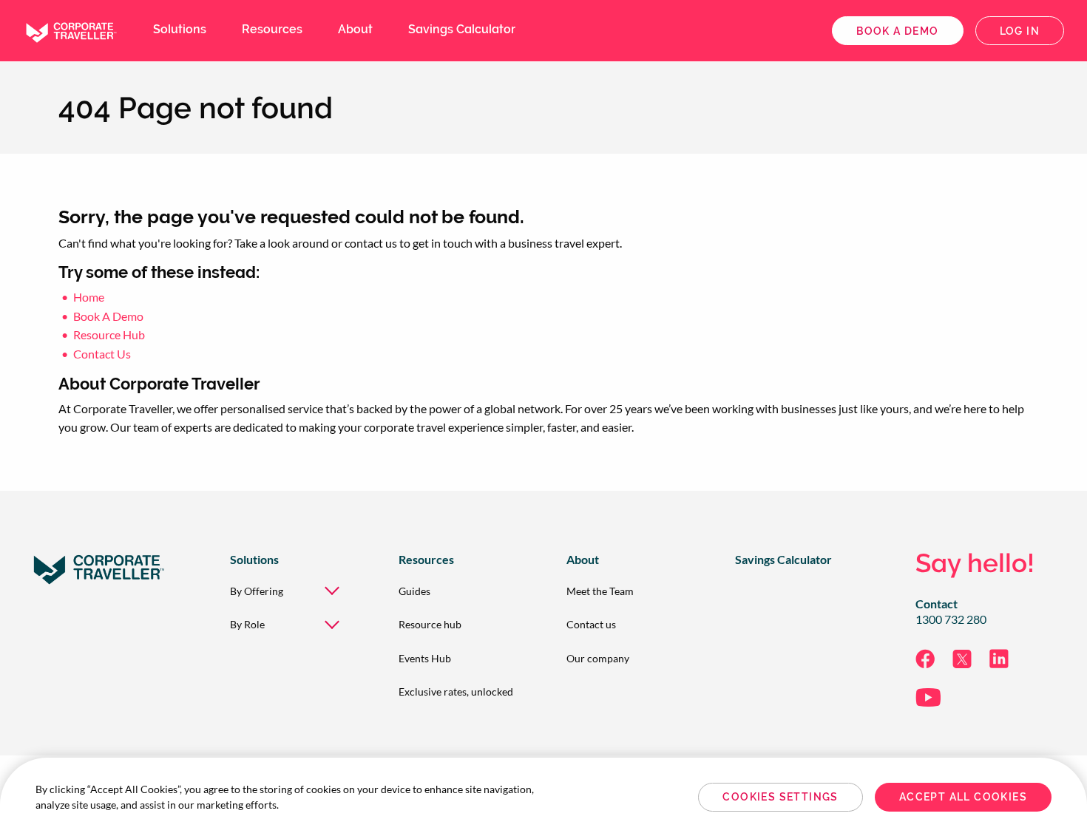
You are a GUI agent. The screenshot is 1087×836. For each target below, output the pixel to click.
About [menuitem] (355, 29)
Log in (1020, 31)
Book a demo (897, 31)
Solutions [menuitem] (179, 29)
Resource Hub (109, 334)
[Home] (70, 29)
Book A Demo (108, 316)
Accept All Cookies (963, 797)
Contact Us (102, 354)
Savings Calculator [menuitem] (461, 29)
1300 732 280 (950, 619)
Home (88, 297)
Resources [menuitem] (272, 29)
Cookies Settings (780, 797)
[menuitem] (290, 591)
